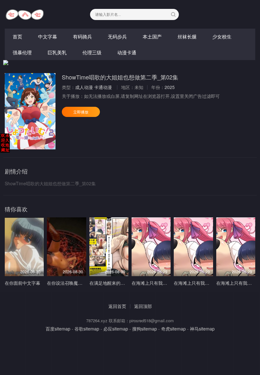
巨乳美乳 (57, 52)
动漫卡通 (126, 52)
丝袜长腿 (187, 36)
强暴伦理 (22, 52)
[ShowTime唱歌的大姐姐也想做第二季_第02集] (30, 111)
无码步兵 (117, 36)
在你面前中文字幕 (22, 283)
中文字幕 (47, 36)
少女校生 (221, 36)
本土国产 (152, 36)
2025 (170, 87)
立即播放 (80, 111)
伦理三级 (91, 52)
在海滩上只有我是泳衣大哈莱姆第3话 (168, 283)
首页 (17, 36)
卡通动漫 (103, 87)
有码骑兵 (82, 36)
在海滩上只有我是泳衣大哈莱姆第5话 (210, 283)
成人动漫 (84, 87)
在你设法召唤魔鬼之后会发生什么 (80, 283)
